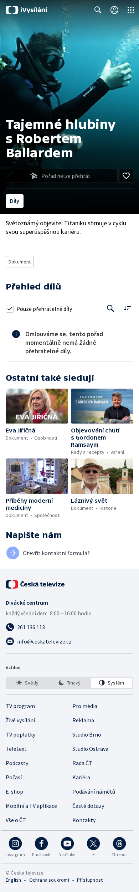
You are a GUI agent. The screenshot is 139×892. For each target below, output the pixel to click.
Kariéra (81, 777)
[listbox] (69, 683)
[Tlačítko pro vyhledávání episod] (111, 308)
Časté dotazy (88, 805)
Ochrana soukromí (49, 880)
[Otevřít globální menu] (131, 10)
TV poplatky (20, 734)
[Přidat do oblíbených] (126, 176)
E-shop (14, 791)
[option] (27, 683)
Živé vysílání (20, 720)
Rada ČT (82, 763)
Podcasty (17, 763)
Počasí (14, 777)
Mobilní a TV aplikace (31, 805)
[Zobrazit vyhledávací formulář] (98, 10)
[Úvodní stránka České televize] (36, 584)
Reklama (83, 720)
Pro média (84, 705)
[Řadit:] (127, 308)
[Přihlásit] (114, 10)
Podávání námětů (93, 791)
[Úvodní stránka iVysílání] (26, 10)
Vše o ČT (16, 820)
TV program (20, 705)
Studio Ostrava (90, 748)
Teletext (16, 748)
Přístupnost (90, 880)
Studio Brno (86, 734)
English (13, 880)
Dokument (20, 261)
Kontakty (84, 820)
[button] (37, 406)
